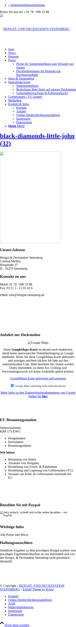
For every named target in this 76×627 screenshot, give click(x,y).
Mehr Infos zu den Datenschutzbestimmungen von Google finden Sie (38, 394)
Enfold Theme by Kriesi (38, 589)
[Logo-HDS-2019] (35, 29)
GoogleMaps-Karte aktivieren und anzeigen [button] (38, 378)
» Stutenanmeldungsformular (26, 5)
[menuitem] (42, 5)
